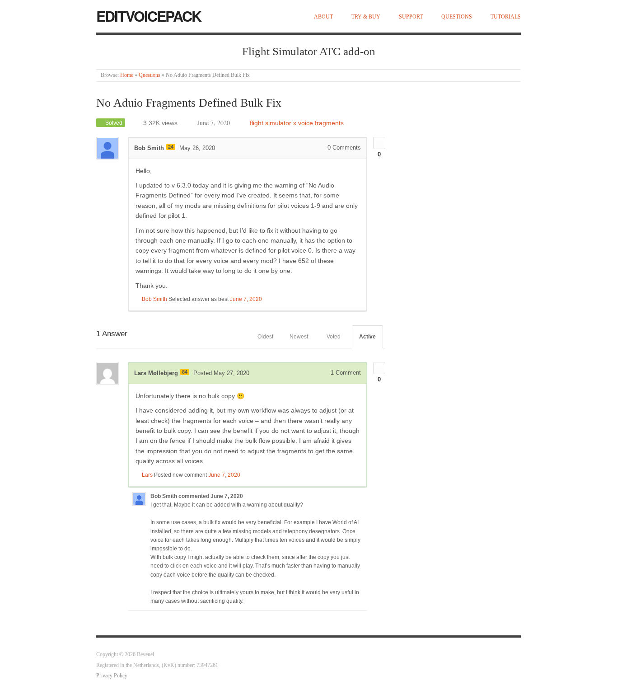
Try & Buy (365, 17)
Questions (456, 17)
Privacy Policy (111, 676)
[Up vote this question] (379, 143)
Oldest (265, 336)
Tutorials (506, 17)
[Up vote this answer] (379, 368)
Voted (334, 336)
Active (367, 336)
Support (411, 17)
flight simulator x (273, 123)
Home (126, 75)
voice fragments (321, 123)
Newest (299, 336)
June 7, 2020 (246, 299)
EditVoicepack (148, 15)
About (323, 17)
